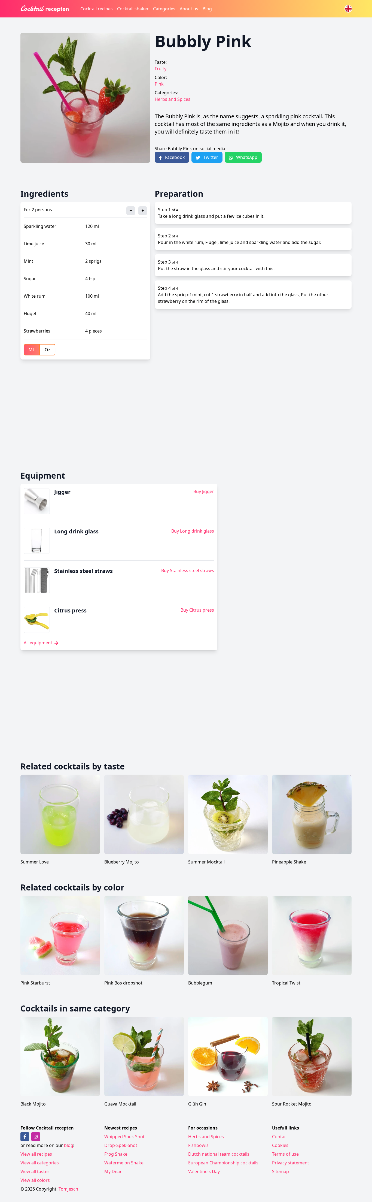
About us (189, 9)
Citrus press (70, 610)
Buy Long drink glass (192, 531)
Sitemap (280, 1171)
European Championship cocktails (223, 1163)
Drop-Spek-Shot (120, 1145)
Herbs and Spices (172, 99)
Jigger (62, 492)
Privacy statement (290, 1163)
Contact (280, 1137)
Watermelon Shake (124, 1163)
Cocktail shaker (133, 9)
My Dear (113, 1171)
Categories (164, 9)
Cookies (280, 1145)
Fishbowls (198, 1145)
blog (68, 1145)
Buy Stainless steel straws (187, 570)
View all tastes (35, 1171)
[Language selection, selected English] (348, 8)
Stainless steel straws (83, 571)
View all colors (35, 1180)
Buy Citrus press (197, 610)
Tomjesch (68, 1189)
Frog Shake (115, 1154)
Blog (207, 9)
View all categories (39, 1163)
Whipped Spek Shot (124, 1137)
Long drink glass (76, 531)
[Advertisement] (183, 415)
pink (159, 84)
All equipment (38, 643)
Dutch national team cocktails (218, 1154)
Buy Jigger (203, 491)
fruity (160, 69)
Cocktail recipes (96, 9)
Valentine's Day (204, 1171)
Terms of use (285, 1154)
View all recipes (36, 1154)
